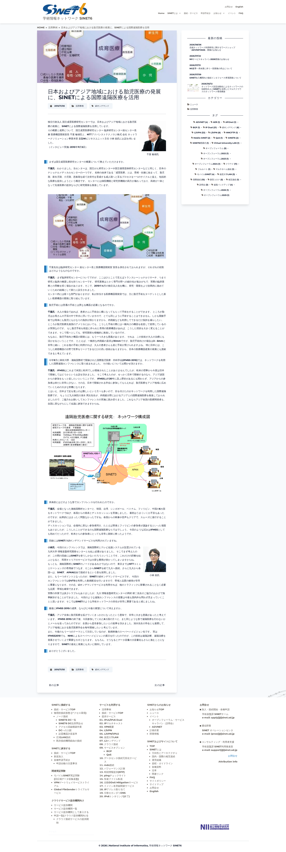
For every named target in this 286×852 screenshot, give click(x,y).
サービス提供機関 (63, 805)
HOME (41, 27)
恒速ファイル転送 (113, 778)
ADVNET (157, 726)
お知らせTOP (157, 709)
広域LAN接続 (63, 737)
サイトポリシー (158, 780)
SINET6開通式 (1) (201, 143)
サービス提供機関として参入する (71, 812)
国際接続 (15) (199, 179)
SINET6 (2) (233, 138)
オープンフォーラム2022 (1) (216, 153)
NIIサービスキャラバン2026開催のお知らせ (209, 59)
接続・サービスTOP (64, 709)
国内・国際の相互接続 (163, 756)
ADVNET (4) (202, 122)
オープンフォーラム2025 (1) (216, 195)
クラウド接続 (111, 744)
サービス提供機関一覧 (65, 808)
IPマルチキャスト (113, 723)
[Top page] (214, 827)
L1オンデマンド (102, 106)
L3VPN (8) (216, 132)
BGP (109, 751)
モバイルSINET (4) (205, 174)
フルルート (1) (204, 169)
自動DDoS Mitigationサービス (121, 782)
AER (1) (216, 122)
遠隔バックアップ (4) (223, 184)
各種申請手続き (62, 759)
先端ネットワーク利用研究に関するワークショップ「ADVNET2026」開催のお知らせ (212, 48)
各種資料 (156, 766)
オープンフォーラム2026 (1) (216, 190)
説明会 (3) (203, 184)
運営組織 (156, 759)
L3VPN (108, 730)
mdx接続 (109, 765)
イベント (232, 13)
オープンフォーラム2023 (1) (216, 158)
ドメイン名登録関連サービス (119, 785)
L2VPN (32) (199, 132)
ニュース (194, 104)
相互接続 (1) (233, 179)
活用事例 (52, 27)
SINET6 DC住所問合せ (71, 723)
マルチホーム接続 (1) (225, 169)
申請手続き (206, 13)
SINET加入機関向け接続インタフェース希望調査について (215, 77)
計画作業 (154, 730)
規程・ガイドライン (162, 763)
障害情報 (154, 733)
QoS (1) (219, 138)
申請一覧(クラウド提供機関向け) (71, 815)
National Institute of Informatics (128, 845)
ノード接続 (62, 716)
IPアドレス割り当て (114, 789)
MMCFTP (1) (232, 132)
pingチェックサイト (115, 775)
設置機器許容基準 (68, 733)
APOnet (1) (230, 122)
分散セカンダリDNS (115, 792)
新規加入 (58, 756)
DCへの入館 (65, 730)
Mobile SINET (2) (201, 138)
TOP (152, 746)
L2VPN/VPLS (111, 733)
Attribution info (227, 761)
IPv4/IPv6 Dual (113, 719)
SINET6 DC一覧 (67, 719)
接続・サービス (191, 13)
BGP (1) (196, 127)
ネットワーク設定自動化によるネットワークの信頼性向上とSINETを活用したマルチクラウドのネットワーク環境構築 (222, 89)
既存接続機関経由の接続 (69, 740)
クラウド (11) (231, 164)
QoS (108, 754)
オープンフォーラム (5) (216, 148)
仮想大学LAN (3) (227, 174)
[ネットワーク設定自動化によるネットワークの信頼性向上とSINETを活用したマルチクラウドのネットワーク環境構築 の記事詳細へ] (193, 88)
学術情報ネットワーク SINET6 (67, 18)
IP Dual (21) (211, 127)
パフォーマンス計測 (114, 768)
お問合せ (229, 6)
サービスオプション (114, 747)
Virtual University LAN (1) (226, 143)
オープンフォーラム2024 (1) (207, 164)
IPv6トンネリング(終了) (117, 796)
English (239, 6)
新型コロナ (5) (216, 179)
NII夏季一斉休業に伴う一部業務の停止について (211, 68)
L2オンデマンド (112, 740)
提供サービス (109, 716)
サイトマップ (157, 784)
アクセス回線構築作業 (70, 726)
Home (161, 13)
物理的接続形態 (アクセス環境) (70, 712)
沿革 (154, 770)
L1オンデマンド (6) (230, 127)
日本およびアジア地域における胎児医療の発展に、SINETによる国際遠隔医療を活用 (105, 27)
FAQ (241, 13)
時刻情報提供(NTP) (114, 772)
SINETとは (172, 13)
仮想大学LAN (111, 737)
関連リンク (158, 773)
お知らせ (217, 13)
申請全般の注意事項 (66, 763)
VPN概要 (109, 726)
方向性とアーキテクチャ (164, 753)
